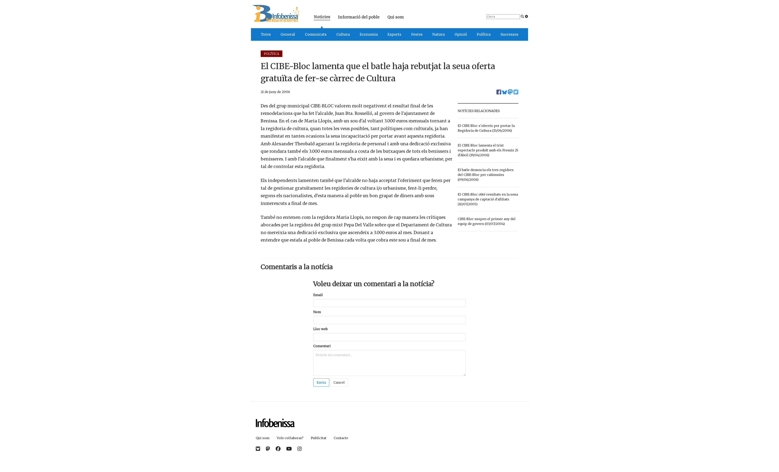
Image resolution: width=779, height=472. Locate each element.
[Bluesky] (258, 449)
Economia (369, 34)
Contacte (341, 438)
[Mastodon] (268, 449)
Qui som (395, 17)
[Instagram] (299, 449)
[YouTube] (289, 449)
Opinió (461, 34)
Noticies (322, 17)
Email (318, 295)
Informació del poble (359, 17)
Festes (417, 34)
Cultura (343, 34)
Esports (394, 34)
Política (484, 34)
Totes (266, 34)
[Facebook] (278, 449)
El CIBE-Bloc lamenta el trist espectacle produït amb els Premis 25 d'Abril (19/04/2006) (488, 150)
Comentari (322, 346)
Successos (509, 34)
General (288, 34)
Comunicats (316, 34)
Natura (438, 34)
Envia (321, 382)
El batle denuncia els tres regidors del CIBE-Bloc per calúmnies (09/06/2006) (486, 175)
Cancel (339, 382)
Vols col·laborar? (290, 438)
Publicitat (318, 438)
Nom (317, 312)
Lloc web (320, 329)
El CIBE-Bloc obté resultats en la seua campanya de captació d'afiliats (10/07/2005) (488, 199)
